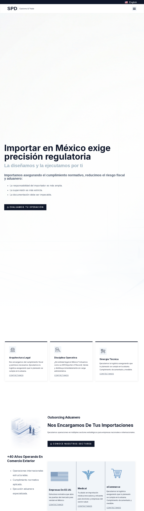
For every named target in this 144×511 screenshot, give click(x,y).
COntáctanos (16, 375)
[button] (134, 8)
